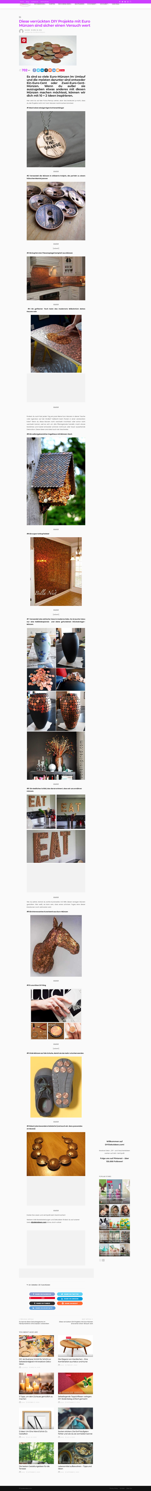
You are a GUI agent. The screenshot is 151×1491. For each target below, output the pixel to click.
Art (30, 1284)
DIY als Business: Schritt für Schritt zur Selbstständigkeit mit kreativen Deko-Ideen (35, 1361)
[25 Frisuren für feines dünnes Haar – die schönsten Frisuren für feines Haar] (114, 1210)
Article (22, 1353)
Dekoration (63, 1354)
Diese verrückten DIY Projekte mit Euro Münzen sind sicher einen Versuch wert (76, 1322)
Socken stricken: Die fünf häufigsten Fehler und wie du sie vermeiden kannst (75, 1432)
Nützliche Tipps (25, 1354)
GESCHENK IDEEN (64, 4)
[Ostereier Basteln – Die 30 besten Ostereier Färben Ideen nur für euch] (114, 1224)
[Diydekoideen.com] (25, 4)
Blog (27, 2)
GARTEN (52, 4)
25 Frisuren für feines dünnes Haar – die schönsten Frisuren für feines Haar (114, 1214)
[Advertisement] (56, 387)
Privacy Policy (114, 1488)
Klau (62, 1365)
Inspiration (36, 1390)
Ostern (112, 1189)
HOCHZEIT (104, 4)
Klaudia (27, 30)
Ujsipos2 (25, 1367)
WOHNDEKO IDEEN (26, 1392)
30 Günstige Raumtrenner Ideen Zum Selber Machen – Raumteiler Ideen (113, 1240)
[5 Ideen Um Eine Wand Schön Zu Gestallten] (36, 1418)
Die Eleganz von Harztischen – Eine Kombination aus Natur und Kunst (73, 1360)
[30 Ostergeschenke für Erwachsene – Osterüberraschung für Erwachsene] (114, 1250)
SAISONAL (115, 4)
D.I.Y (27, 1353)
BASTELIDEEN (79, 4)
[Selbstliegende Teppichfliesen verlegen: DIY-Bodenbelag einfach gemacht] (75, 1383)
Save (63, 70)
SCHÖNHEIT (91, 4)
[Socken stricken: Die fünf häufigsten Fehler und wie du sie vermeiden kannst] (75, 1418)
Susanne (106, 1202)
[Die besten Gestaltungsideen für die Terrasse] (36, 1453)
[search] (130, 1)
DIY (20, 16)
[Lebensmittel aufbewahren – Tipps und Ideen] (75, 1453)
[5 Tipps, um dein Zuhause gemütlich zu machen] (36, 1383)
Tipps (34, 1354)
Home (22, 2)
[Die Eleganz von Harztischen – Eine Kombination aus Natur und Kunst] (75, 1346)
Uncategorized (42, 1354)
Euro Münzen (45, 1284)
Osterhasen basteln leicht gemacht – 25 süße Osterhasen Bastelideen (113, 1196)
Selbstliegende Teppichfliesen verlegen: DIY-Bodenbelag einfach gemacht (75, 1397)
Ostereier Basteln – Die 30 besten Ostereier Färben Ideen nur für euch (113, 1227)
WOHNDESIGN (39, 4)
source (56, 171)
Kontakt (122, 1488)
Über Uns (129, 1488)
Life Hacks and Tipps (40, 1353)
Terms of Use (44, 2)
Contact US (34, 2)
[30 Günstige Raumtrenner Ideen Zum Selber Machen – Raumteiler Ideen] (114, 1237)
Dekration (34, 1284)
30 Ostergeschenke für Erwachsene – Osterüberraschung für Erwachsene (113, 1253)
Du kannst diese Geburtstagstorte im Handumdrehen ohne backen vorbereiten (34, 1322)
